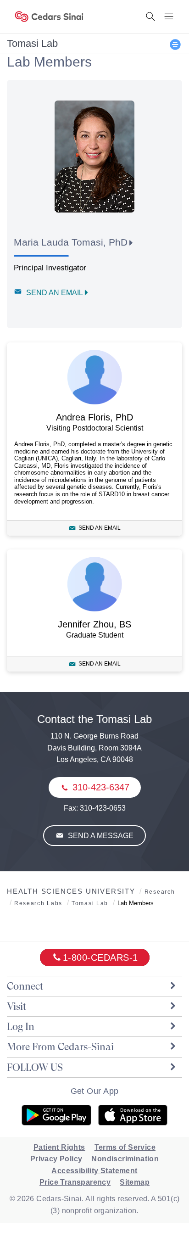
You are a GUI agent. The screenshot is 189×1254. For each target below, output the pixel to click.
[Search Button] (150, 16)
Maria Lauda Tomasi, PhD (71, 242)
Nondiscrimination (125, 1159)
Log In (20, 1026)
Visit (16, 1006)
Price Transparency (75, 1182)
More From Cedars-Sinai (60, 1046)
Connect (25, 986)
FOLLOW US (35, 1067)
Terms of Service (125, 1147)
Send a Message (99, 836)
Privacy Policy (56, 1159)
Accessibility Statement (94, 1171)
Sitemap (135, 1182)
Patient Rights (59, 1147)
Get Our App (95, 1091)
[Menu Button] (168, 16)
